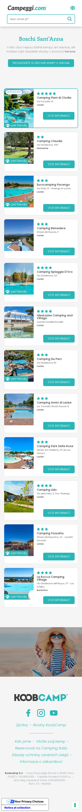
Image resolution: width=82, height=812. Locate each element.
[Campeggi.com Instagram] (41, 713)
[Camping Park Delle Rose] (19, 453)
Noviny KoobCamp (49, 724)
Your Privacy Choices (29, 801)
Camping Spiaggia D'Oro (55, 272)
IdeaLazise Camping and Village (55, 316)
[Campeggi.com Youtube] (54, 713)
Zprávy (22, 724)
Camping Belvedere (51, 228)
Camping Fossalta (50, 533)
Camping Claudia (49, 141)
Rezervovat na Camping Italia (41, 748)
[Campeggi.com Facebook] (28, 713)
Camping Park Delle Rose (55, 446)
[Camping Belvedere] (19, 235)
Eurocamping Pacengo (53, 185)
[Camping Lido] (19, 496)
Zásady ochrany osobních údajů (40, 754)
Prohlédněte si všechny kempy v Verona (41, 63)
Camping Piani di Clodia (54, 98)
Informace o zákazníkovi (41, 761)
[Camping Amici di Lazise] (19, 409)
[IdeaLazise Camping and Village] (19, 322)
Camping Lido (47, 490)
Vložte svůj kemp (50, 741)
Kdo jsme (23, 741)
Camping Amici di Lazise (54, 403)
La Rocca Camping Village (50, 578)
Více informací (59, 116)
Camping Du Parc (49, 359)
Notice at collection (17, 807)
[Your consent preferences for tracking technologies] (75, 805)
